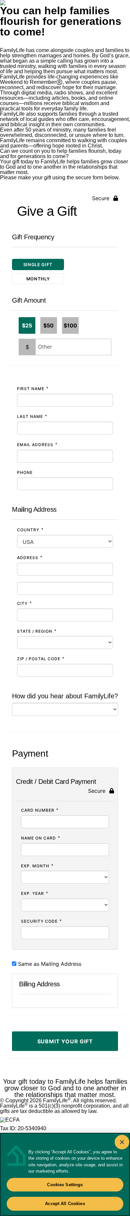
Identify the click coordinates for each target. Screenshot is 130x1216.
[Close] (122, 1142)
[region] (65, 1174)
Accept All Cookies (65, 1203)
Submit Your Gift (65, 1041)
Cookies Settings (65, 1184)
